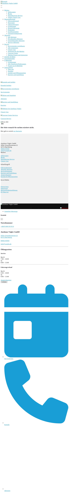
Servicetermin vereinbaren (16, 46)
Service (6, 44)
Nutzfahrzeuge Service (15, 15)
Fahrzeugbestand (9, 19)
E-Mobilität (8, 60)
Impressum (4, 188)
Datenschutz (5, 187)
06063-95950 (5, 149)
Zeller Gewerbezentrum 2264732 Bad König (9, 236)
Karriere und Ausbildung (16, 75)
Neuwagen (11, 23)
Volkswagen (12, 12)
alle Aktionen (12, 37)
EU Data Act (5, 192)
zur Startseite (17, 131)
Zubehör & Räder (9, 57)
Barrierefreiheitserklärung (9, 190)
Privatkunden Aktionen (15, 39)
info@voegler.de (6, 150)
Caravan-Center (13, 53)
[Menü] (1, 5)
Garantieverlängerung (15, 33)
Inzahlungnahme (13, 32)
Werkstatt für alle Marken (16, 51)
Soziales (10, 71)
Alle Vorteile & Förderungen (17, 64)
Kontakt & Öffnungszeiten (9, 177)
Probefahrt (11, 30)
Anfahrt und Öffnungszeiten (17, 73)
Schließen (4, 282)
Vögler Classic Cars (14, 17)
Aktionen (7, 35)
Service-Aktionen (13, 42)
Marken (6, 10)
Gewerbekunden (9, 58)
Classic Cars (12, 50)
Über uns (11, 69)
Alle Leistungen (13, 48)
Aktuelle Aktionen (6, 169)
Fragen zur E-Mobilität (15, 66)
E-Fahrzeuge (12, 26)
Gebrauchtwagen (13, 24)
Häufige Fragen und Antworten (18, 55)
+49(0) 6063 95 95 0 (7, 226)
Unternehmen (8, 67)
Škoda (10, 14)
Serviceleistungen (6, 171)
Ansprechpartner (6, 175)
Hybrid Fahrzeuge (13, 28)
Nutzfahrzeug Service (8, 159)
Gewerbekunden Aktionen (16, 41)
